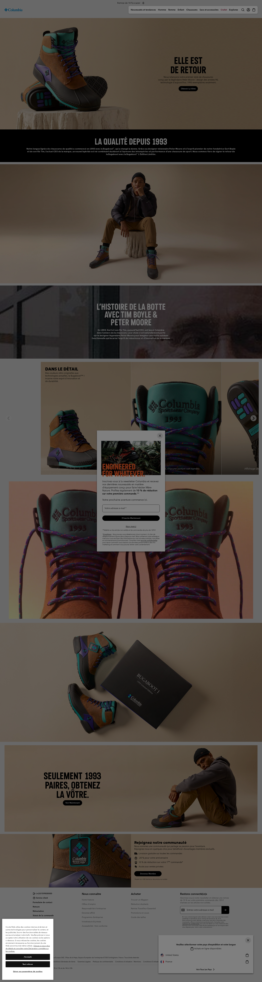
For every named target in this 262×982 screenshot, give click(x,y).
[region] (27, 949)
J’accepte (28, 957)
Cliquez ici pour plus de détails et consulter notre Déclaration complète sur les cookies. (28, 948)
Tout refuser (28, 964)
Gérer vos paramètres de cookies (27, 971)
